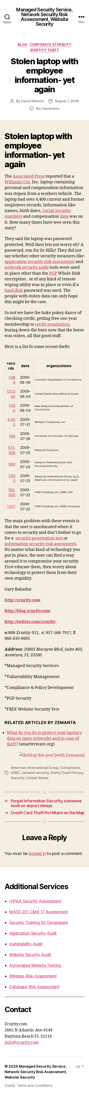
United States (37, 778)
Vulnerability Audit (26, 943)
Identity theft (44, 50)
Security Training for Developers (38, 922)
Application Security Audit (33, 933)
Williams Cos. (18, 182)
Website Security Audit (30, 954)
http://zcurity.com (22, 600)
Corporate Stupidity (50, 44)
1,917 (11, 506)
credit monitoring (52, 324)
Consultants (70, 767)
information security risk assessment (40, 544)
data (64, 216)
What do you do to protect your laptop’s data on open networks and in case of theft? (44, 738)
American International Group (35, 767)
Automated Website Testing (35, 965)
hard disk (14, 290)
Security (17, 778)
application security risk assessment (40, 261)
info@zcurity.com (22, 1042)
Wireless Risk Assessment (33, 976)
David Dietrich (32, 101)
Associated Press (29, 176)
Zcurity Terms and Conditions (28, 1085)
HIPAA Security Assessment (35, 901)
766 (12, 436)
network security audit (27, 267)
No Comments (47, 108)
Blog (22, 44)
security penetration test (39, 538)
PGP (53, 273)
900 (11, 464)
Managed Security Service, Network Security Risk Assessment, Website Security (44, 16)
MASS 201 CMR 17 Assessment (38, 911)
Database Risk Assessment (34, 986)
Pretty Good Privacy (67, 772)
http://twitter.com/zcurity (30, 621)
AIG (75, 476)
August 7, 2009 (67, 101)
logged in (37, 853)
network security (35, 772)
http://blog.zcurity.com (27, 611)
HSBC (15, 772)
